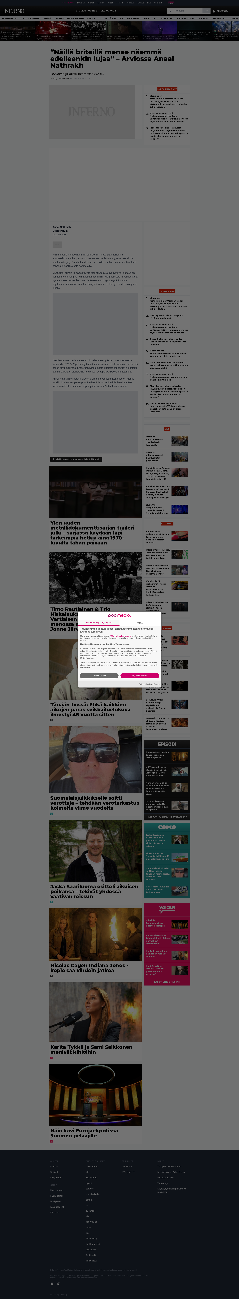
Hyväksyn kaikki (139, 675)
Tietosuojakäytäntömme (149, 684)
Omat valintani (99, 675)
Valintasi (140, 622)
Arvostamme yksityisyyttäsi (98, 622)
